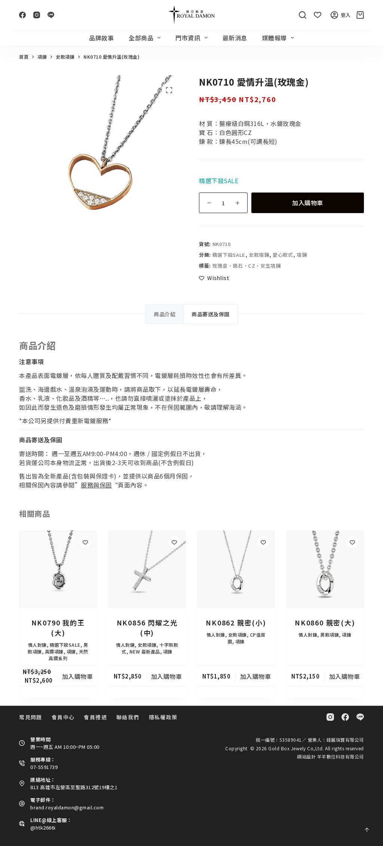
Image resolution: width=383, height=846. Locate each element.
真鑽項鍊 (54, 651)
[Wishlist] (317, 15)
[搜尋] (302, 15)
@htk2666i (43, 827)
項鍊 (302, 254)
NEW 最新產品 (144, 651)
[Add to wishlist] (85, 542)
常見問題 (30, 717)
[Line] (51, 15)
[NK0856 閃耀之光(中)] (147, 569)
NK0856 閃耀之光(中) (147, 627)
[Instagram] (36, 15)
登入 (346, 14)
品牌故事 (101, 37)
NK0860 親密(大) (325, 622)
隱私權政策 (163, 717)
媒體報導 (274, 37)
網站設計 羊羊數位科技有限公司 (330, 756)
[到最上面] (367, 830)
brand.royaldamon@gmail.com (67, 807)
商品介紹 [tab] (164, 314)
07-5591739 (44, 766)
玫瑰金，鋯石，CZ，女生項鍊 (246, 265)
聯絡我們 (128, 717)
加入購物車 (307, 202)
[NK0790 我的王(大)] (58, 569)
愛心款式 (283, 254)
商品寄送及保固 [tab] (211, 314)
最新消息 (235, 37)
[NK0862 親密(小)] (236, 569)
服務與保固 (96, 484)
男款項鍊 (329, 634)
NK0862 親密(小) (236, 622)
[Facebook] (22, 15)
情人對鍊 (37, 645)
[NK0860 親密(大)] (325, 569)
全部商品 (141, 37)
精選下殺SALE (228, 254)
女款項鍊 (259, 254)
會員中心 (63, 717)
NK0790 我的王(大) (58, 627)
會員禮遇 (95, 717)
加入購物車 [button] (77, 676)
